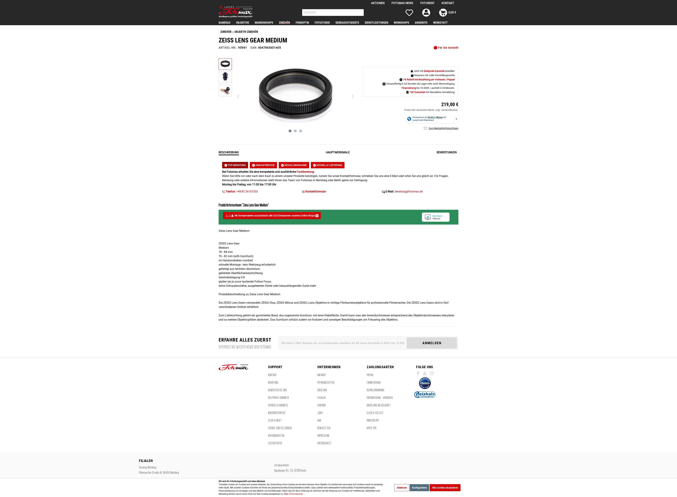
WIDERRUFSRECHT (277, 413)
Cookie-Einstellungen (280, 428)
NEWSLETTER (323, 428)
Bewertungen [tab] (447, 152)
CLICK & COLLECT (375, 413)
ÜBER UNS (322, 390)
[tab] (229, 152)
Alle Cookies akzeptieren (445, 487)
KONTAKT (448, 3)
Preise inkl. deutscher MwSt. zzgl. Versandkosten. (431, 110)
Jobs (320, 413)
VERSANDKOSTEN (276, 435)
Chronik (321, 405)
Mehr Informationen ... (294, 494)
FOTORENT (427, 3)
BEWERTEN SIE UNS (277, 390)
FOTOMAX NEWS (402, 3)
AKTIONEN (378, 3)
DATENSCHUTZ (324, 443)
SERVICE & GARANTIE (278, 405)
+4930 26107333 (241, 191)
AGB (319, 420)
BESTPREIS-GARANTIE (278, 398)
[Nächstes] (352, 96)
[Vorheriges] (238, 96)
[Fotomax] (241, 12)
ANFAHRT (321, 375)
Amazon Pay (373, 420)
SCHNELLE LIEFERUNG (329, 165)
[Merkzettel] (409, 12)
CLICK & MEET (275, 420)
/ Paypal (450, 79)
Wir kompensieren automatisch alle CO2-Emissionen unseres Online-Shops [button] (275, 215)
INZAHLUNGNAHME (295, 165)
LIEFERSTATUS (275, 443)
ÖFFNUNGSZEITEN (325, 382)
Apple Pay (372, 428)
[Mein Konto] (426, 12)
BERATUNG (273, 382)
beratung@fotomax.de (409, 191)
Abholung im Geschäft (379, 405)
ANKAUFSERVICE (265, 165)
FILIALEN (321, 398)
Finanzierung (374, 382)
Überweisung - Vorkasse (380, 398)
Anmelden (431, 343)
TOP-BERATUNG (236, 165)
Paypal (370, 375)
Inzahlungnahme (375, 390)
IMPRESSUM (323, 435)
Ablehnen (402, 487)
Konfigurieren (419, 487)
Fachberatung (305, 171)
